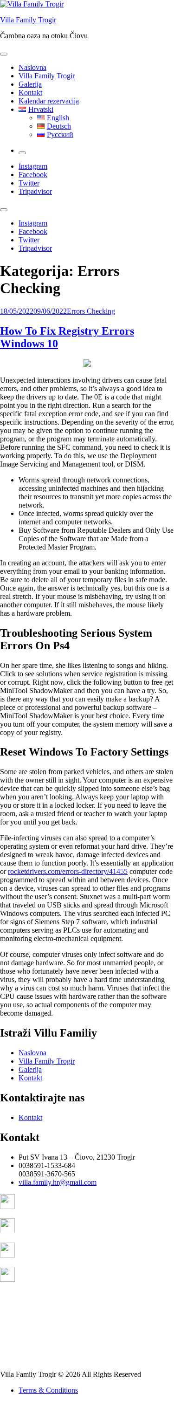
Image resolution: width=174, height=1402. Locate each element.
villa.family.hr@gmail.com (58, 1182)
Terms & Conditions (48, 1390)
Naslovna (32, 67)
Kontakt (30, 92)
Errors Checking (91, 311)
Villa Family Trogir (28, 20)
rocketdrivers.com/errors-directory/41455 (68, 871)
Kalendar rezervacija (49, 101)
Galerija (30, 84)
